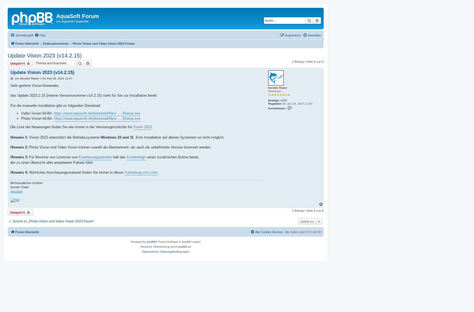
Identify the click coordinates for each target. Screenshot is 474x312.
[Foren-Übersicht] (32, 18)
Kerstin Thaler (277, 87)
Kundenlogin (136, 157)
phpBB (151, 241)
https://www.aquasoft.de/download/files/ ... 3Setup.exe (97, 113)
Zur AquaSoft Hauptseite (72, 21)
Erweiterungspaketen (95, 157)
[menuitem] (40, 35)
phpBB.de (184, 246)
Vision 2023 (142, 127)
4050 (284, 100)
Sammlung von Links (141, 172)
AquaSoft (16, 191)
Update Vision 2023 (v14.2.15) (45, 56)
